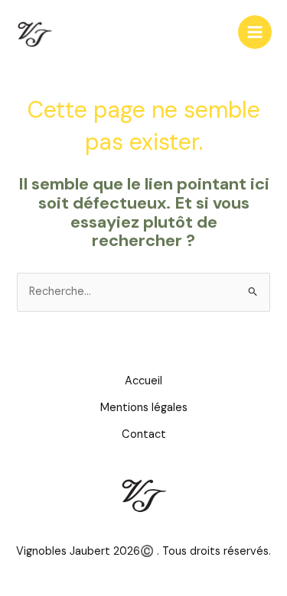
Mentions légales (144, 407)
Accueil (143, 381)
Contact (144, 434)
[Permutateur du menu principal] (255, 32)
